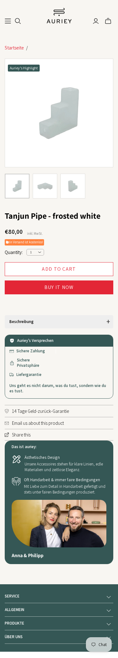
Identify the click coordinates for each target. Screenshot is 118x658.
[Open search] (18, 21)
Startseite (14, 48)
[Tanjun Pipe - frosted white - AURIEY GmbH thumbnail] (17, 186)
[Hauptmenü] (8, 21)
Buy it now (59, 287)
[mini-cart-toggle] (108, 21)
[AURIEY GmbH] (59, 15)
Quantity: (14, 252)
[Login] (96, 21)
